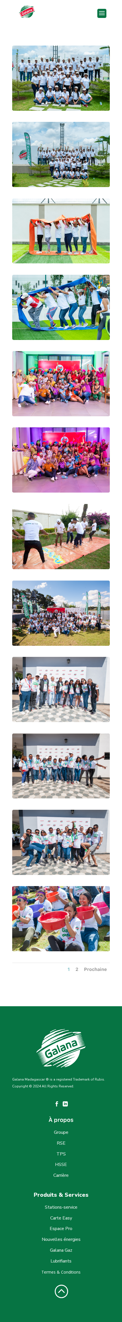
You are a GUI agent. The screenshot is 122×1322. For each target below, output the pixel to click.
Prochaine (95, 969)
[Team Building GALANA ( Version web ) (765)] (61, 109)
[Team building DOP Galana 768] (61, 567)
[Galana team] (61, 644)
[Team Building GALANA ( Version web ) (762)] (61, 185)
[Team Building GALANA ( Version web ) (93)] (61, 414)
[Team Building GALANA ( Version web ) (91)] (61, 491)
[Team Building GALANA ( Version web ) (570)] (61, 338)
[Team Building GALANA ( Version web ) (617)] (61, 262)
